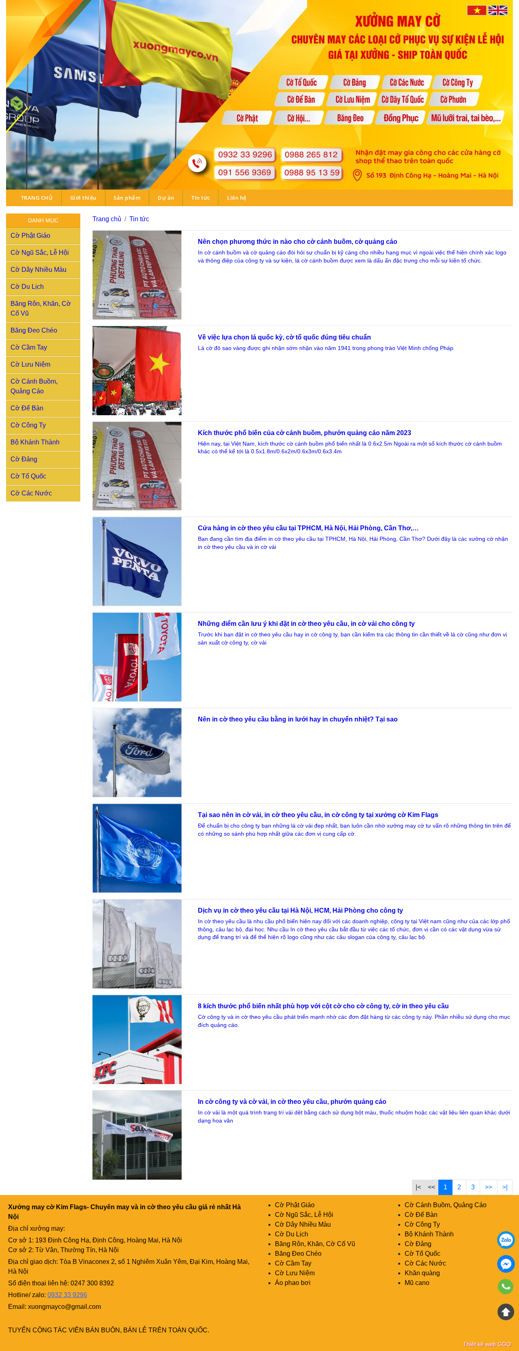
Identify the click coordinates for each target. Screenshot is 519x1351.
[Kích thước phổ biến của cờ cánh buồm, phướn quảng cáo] (137, 466)
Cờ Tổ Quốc (28, 476)
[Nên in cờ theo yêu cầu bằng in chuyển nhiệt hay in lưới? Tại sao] (137, 752)
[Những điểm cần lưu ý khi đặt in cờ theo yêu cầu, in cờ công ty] (137, 657)
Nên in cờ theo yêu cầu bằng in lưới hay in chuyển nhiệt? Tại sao (298, 719)
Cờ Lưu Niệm (30, 364)
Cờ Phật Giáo (30, 235)
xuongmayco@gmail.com (64, 1306)
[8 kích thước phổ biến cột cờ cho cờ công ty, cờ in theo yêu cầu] (137, 1039)
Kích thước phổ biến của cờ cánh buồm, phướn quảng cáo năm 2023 (304, 432)
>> (488, 1187)
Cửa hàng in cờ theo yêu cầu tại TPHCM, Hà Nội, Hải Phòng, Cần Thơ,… (308, 528)
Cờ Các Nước (31, 493)
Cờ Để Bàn (27, 408)
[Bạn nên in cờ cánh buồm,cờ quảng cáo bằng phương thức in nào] (137, 275)
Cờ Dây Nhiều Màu (38, 269)
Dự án (166, 197)
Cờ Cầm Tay (29, 347)
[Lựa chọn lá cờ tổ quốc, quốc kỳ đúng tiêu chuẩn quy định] (137, 370)
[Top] (506, 1312)
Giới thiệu (83, 197)
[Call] (506, 1288)
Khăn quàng (422, 1273)
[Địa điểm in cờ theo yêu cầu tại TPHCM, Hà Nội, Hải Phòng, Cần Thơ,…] (137, 561)
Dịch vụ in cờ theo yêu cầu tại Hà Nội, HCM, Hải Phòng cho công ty (300, 910)
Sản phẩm (127, 197)
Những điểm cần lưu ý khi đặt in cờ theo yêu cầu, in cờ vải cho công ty (306, 623)
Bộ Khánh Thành (35, 442)
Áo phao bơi (293, 1282)
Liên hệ (237, 197)
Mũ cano (417, 1282)
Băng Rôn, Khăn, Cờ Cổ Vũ (315, 1243)
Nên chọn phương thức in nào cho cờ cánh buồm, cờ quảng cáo (297, 241)
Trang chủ (106, 219)
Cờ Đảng (24, 459)
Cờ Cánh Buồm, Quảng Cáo (446, 1205)
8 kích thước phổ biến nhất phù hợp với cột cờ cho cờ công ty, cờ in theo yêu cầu (323, 1006)
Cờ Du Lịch (27, 286)
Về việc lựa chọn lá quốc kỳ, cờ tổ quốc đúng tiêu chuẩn (284, 337)
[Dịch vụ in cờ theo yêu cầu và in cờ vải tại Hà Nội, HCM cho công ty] (137, 943)
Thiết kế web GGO (487, 1344)
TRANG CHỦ (37, 197)
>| (505, 1187)
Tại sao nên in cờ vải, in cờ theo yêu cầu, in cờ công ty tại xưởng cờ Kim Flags (318, 814)
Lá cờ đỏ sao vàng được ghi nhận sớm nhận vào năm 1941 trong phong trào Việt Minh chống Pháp (326, 348)
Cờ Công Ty (28, 425)
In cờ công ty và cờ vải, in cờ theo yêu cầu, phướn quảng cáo (292, 1101)
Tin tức (200, 197)
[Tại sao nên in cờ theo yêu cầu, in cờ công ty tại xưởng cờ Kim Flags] (137, 848)
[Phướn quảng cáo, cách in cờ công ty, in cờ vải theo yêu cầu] (137, 1135)
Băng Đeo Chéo (34, 330)
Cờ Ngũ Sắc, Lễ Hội (40, 252)
